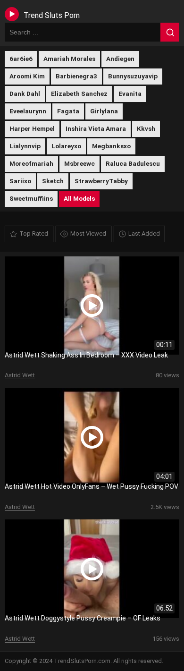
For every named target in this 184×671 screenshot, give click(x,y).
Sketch (53, 181)
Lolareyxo (66, 146)
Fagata (68, 111)
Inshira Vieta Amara (96, 128)
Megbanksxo (111, 146)
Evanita (130, 93)
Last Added (144, 233)
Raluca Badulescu (133, 163)
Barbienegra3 (76, 76)
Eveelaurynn (27, 111)
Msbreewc (79, 163)
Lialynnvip (25, 146)
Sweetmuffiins (31, 198)
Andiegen (120, 58)
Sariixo (20, 181)
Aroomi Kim (27, 76)
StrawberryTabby (101, 181)
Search (169, 32)
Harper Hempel (32, 128)
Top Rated (33, 233)
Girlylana (104, 111)
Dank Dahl (24, 93)
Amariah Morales (69, 58)
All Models (79, 198)
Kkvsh (146, 128)
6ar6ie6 (21, 58)
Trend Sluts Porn (52, 15)
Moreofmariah (31, 163)
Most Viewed (88, 233)
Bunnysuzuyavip (133, 76)
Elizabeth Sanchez (79, 93)
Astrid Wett (20, 375)
